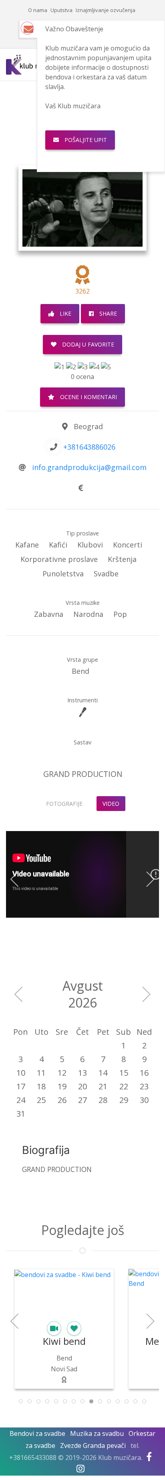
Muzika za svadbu (97, 1433)
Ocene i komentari (87, 397)
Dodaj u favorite (87, 344)
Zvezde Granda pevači (93, 1445)
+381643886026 (89, 447)
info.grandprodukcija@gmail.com (89, 467)
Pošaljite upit (85, 140)
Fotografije (64, 803)
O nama (37, 10)
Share (107, 313)
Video (111, 803)
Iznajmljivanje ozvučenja (105, 10)
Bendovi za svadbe (37, 1433)
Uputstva (61, 10)
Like (64, 313)
